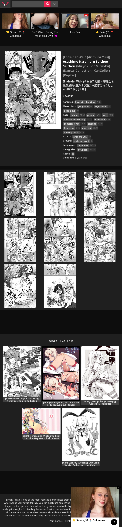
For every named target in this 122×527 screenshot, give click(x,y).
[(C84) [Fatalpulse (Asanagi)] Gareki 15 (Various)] (100, 373)
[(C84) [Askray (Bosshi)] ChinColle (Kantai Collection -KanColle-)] (81, 434)
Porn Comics (56, 520)
